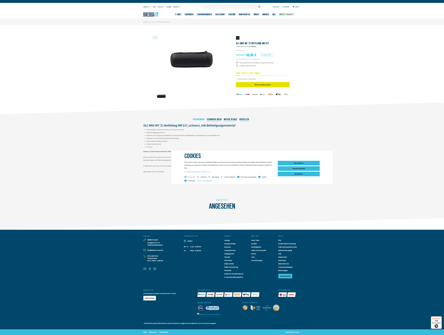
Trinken (153, 22)
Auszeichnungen (257, 260)
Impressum (282, 260)
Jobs (154, 7)
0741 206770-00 (152, 256)
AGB (279, 254)
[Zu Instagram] (155, 269)
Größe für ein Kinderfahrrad (233, 274)
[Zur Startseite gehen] (154, 14)
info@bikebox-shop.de (155, 250)
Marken (265, 14)
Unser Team (255, 240)
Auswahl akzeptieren (298, 168)
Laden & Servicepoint (258, 250)
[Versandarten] (282, 294)
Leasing (168, 7)
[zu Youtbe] (145, 269)
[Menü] (440, 317)
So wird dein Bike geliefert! (233, 277)
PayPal (264, 177)
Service (160, 7)
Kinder (256, 14)
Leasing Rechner (230, 250)
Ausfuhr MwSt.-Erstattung (287, 244)
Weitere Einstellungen (204, 181)
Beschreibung (198, 119)
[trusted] (246, 308)
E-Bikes (178, 14)
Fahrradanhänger (204, 14)
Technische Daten (214, 119)
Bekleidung (220, 14)
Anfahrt (189, 241)
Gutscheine (228, 260)
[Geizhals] (213, 309)
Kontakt (254, 244)
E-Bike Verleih (229, 264)
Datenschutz (282, 257)
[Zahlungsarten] (201, 294)
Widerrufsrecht (283, 264)
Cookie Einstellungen (285, 267)
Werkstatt (227, 270)
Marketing (215, 177)
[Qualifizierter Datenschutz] (277, 308)
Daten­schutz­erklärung (193, 172)
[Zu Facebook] (150, 269)
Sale (274, 14)
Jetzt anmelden (149, 298)
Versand (227, 257)
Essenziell (191, 177)
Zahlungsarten (229, 254)
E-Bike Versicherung (231, 267)
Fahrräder (189, 14)
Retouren (227, 247)
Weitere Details (230, 119)
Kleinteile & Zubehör (164, 22)
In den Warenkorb (263, 85)
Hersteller (244, 119)
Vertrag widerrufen (285, 276)
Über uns (146, 7)
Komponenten (244, 14)
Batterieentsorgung (285, 250)
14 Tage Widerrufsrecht (247, 66)
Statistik (203, 177)
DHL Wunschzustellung (248, 177)
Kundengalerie (256, 247)
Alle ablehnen (299, 174)
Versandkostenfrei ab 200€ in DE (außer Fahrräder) (256, 63)
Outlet (282, 14)
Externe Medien (230, 177)
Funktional (191, 181)
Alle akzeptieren (299, 163)
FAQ (279, 240)
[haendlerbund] (268, 308)
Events (253, 254)
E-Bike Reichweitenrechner (287, 247)
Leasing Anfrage (230, 244)
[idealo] (201, 309)
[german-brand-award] (256, 308)
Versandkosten (255, 59)
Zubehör (231, 14)
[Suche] (259, 7)
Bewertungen (283, 270)
